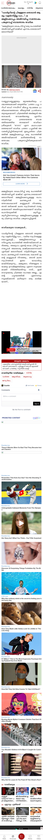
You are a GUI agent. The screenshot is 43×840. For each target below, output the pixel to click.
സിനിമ (30, 8)
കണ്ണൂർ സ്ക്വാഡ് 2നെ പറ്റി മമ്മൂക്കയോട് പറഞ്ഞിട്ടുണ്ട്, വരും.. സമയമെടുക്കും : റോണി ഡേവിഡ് (8, 799)
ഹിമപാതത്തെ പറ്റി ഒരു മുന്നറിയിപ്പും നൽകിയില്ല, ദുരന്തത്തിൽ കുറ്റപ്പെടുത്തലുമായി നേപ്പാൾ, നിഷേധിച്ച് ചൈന (22, 819)
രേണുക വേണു (14, 90)
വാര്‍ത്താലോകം (8, 8)
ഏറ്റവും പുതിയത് (12, 804)
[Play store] (36, 3)
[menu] (3, 3)
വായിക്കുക (9, 785)
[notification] (40, 3)
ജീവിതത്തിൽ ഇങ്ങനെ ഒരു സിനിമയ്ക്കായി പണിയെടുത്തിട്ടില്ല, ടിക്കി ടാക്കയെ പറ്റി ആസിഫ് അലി (22, 799)
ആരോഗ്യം (27, 377)
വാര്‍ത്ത (5, 377)
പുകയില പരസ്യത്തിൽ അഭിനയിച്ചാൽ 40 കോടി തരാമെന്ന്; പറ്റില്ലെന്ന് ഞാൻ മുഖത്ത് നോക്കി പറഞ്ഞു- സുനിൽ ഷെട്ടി (20, 366)
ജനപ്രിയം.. (6, 381)
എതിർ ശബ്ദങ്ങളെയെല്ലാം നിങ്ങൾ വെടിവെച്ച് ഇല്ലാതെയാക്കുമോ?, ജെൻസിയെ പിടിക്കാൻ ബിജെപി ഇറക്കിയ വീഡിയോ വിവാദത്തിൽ (8, 819)
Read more (11, 349)
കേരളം (21, 8)
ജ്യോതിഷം (16, 377)
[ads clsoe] (41, 828)
